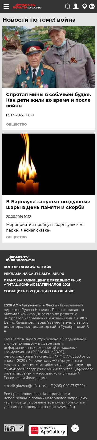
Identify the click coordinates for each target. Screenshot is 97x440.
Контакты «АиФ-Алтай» (27, 267)
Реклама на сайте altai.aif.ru (34, 274)
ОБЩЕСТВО (16, 124)
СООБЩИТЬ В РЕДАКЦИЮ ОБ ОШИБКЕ (39, 291)
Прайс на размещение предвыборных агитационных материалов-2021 (42, 282)
